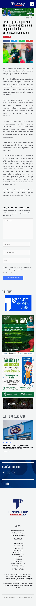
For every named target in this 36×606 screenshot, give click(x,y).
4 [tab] (21, 456)
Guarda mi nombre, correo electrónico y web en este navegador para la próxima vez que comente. (17, 270)
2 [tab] (17, 456)
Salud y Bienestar (16, 563)
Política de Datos (18, 533)
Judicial (16, 557)
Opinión (17, 559)
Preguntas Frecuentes (18, 535)
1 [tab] (15, 456)
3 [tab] (19, 456)
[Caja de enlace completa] (18, 436)
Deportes (16, 548)
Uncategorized (17, 566)
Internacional (16, 554)
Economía (16, 550)
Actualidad (16, 543)
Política (16, 561)
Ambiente (16, 546)
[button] (7, 37)
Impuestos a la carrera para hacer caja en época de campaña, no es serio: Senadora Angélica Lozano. (18, 585)
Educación (16, 552)
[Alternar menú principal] (32, 4)
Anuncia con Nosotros (18, 530)
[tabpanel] (18, 436)
